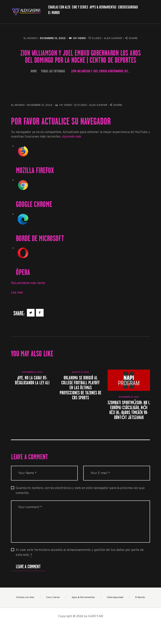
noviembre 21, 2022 (32, 372)
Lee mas (17, 293)
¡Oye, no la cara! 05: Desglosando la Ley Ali (32, 380)
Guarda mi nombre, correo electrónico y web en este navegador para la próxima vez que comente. (80, 490)
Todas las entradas (53, 71)
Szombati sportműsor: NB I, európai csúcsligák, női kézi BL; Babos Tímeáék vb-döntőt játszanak (129, 410)
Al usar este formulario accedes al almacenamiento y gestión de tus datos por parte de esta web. (80, 552)
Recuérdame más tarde (28, 283)
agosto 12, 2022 (80, 372)
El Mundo (30, 38)
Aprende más (71, 137)
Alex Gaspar (113, 38)
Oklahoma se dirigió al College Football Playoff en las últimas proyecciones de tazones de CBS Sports (80, 387)
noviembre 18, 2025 (129, 397)
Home (34, 71)
